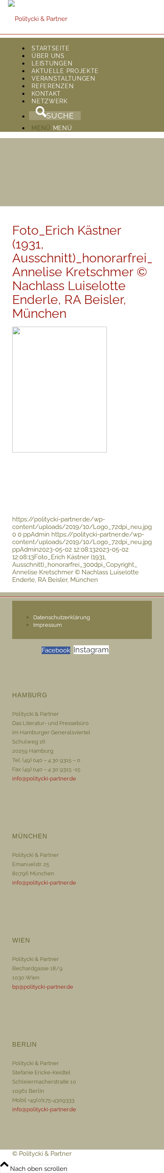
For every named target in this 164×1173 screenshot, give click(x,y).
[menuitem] (90, 48)
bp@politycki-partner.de (42, 987)
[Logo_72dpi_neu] (37, 19)
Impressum (47, 625)
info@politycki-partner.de (44, 778)
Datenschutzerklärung (61, 617)
